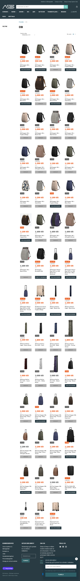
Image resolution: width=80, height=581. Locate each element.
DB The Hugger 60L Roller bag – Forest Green (55, 416)
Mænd (13, 12)
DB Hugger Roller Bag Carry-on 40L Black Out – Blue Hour (70, 272)
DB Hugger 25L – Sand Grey (70, 99)
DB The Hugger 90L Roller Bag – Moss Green (40, 452)
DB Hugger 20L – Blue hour (25, 99)
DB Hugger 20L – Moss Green (40, 65)
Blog (4, 16)
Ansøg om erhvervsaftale (9, 561)
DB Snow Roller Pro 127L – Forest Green (70, 345)
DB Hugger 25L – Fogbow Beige (25, 133)
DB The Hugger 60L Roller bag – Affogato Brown (25, 452)
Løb (34, 12)
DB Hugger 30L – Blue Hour (70, 202)
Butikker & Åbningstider (47, 1)
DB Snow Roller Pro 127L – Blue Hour (54, 345)
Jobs (3, 553)
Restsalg (11, 16)
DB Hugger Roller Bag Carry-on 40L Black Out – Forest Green (25, 309)
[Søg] (66, 7)
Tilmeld (25, 560)
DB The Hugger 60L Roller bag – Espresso (70, 416)
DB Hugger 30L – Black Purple (55, 236)
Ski (28, 12)
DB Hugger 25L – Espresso (40, 99)
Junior (21, 12)
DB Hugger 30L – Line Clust (25, 202)
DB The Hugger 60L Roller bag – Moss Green (25, 416)
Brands (63, 12)
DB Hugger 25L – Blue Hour (25, 168)
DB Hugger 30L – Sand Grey (40, 202)
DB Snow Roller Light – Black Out (55, 307)
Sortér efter (23, 33)
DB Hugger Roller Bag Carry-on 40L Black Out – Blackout (55, 272)
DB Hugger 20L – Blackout (25, 65)
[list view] (75, 34)
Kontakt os (5, 551)
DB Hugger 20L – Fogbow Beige (70, 65)
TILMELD (61, 574)
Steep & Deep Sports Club (71, 1)
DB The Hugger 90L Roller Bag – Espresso (25, 488)
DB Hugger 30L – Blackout (55, 168)
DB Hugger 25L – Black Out (40, 133)
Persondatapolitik (7, 558)
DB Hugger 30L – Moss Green (70, 168)
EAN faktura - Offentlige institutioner (10, 573)
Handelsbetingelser (8, 556)
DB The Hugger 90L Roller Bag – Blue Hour (55, 452)
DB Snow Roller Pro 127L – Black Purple (55, 381)
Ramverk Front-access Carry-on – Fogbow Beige (40, 523)
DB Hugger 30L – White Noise (40, 236)
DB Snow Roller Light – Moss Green (25, 344)
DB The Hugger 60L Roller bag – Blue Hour (40, 416)
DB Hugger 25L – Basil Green (55, 133)
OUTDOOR (42, 12)
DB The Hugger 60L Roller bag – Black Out (70, 381)
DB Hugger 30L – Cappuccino (25, 236)
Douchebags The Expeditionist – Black (25, 523)
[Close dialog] (76, 559)
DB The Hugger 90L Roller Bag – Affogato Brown (55, 488)
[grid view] (73, 34)
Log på (74, 12)
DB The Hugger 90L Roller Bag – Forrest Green (40, 488)
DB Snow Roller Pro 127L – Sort (39, 344)
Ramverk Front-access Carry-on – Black (55, 523)
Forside (21, 22)
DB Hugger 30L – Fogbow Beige (55, 202)
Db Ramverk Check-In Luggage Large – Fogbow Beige (40, 308)
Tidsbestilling (53, 12)
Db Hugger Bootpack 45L (39, 270)
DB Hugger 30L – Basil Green (25, 270)
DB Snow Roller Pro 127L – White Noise (40, 381)
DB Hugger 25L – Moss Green (55, 99)
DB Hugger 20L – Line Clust (55, 65)
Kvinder (5, 12)
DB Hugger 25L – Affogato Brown (40, 168)
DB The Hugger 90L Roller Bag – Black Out (70, 452)
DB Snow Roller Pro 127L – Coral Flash (25, 381)
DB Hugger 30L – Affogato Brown (70, 236)
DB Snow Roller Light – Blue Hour (70, 307)
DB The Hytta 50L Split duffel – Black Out (70, 487)
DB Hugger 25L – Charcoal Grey (70, 133)
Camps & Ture (58, 1)
